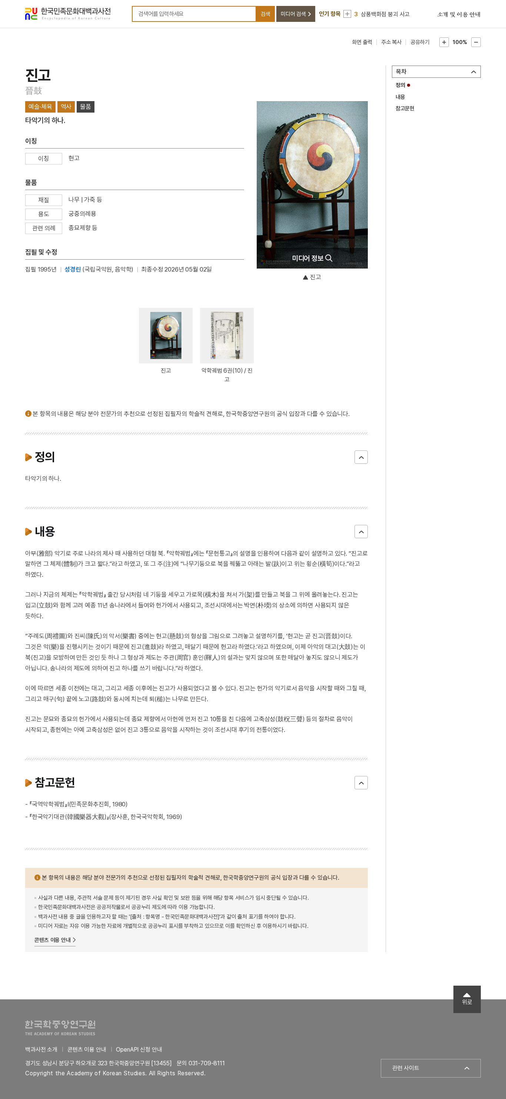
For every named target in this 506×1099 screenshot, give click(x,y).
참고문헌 (405, 108)
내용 (400, 97)
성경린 (72, 269)
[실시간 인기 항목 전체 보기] (347, 14)
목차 (401, 71)
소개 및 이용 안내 (459, 14)
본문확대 (444, 42)
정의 (400, 85)
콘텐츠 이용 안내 (52, 940)
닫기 (361, 457)
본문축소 (476, 42)
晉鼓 (33, 91)
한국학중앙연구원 (60, 1027)
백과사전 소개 (41, 1049)
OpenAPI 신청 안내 (139, 1049)
